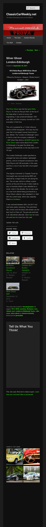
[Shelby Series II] (14, 474)
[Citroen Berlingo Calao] (14, 456)
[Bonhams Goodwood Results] (12, 260)
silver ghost (15, 313)
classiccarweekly (28, 313)
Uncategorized (28, 307)
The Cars (17, 38)
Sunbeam (16, 199)
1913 (13, 309)
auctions (23, 309)
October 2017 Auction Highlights (27, 267)
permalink (19, 315)
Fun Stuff (10, 43)
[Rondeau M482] (31, 474)
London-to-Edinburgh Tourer (25, 311)
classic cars (10, 311)
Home (9, 38)
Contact (18, 43)
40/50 (17, 309)
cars (35, 309)
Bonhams (30, 309)
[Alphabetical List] (31, 456)
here (30, 215)
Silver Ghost (13, 109)
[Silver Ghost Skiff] (12, 286)
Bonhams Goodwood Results (10, 267)
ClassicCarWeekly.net (21, 14)
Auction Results (29, 38)
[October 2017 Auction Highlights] (28, 260)
